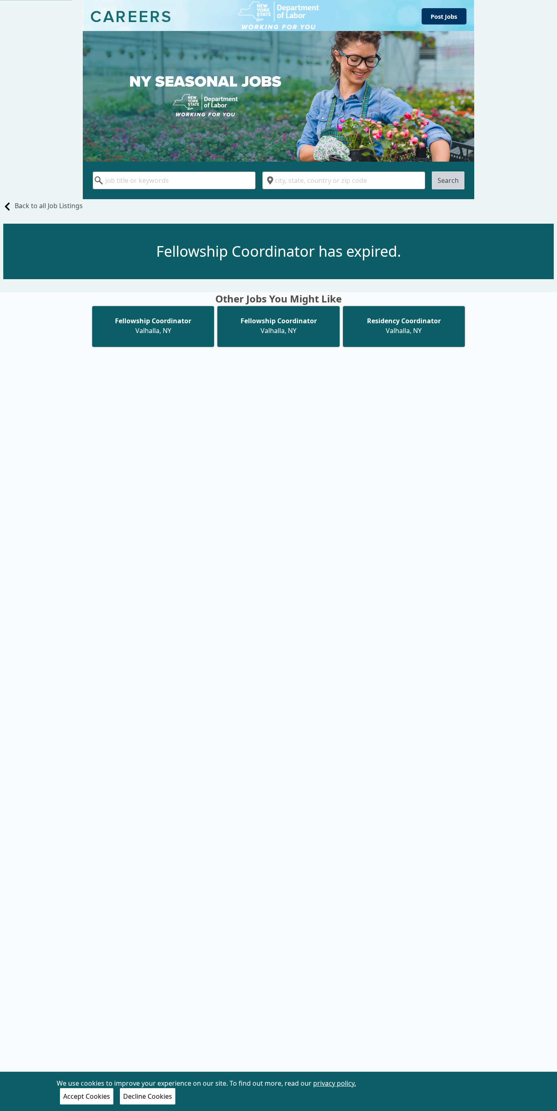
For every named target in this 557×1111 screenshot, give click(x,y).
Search (448, 180)
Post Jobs (444, 16)
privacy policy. (334, 1083)
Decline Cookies (147, 1096)
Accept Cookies (86, 1096)
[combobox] (174, 180)
